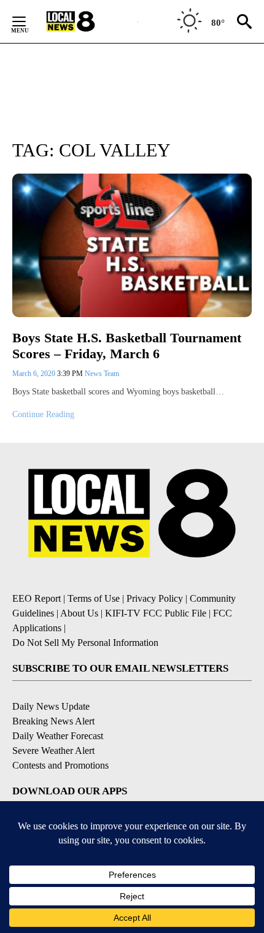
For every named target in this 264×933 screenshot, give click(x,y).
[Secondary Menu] (28, 21)
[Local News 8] (86, 21)
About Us (79, 613)
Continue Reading (43, 414)
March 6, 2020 (34, 373)
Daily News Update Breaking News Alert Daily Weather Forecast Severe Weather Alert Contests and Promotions (60, 735)
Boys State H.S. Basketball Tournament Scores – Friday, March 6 (126, 346)
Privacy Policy (154, 598)
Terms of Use (94, 598)
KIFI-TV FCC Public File (155, 613)
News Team (102, 373)
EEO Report (36, 598)
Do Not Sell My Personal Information (85, 642)
